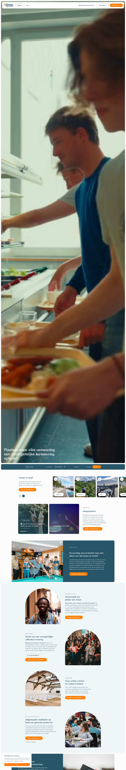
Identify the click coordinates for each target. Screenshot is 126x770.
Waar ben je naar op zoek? (86, 5)
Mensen (89, 466)
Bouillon (55, 522)
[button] (20, 496)
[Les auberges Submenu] (23, 5)
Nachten (76, 466)
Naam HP (3, 464)
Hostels (19, 5)
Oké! (17, 764)
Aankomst (49, 466)
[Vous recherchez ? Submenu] (94, 5)
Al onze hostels (26, 520)
